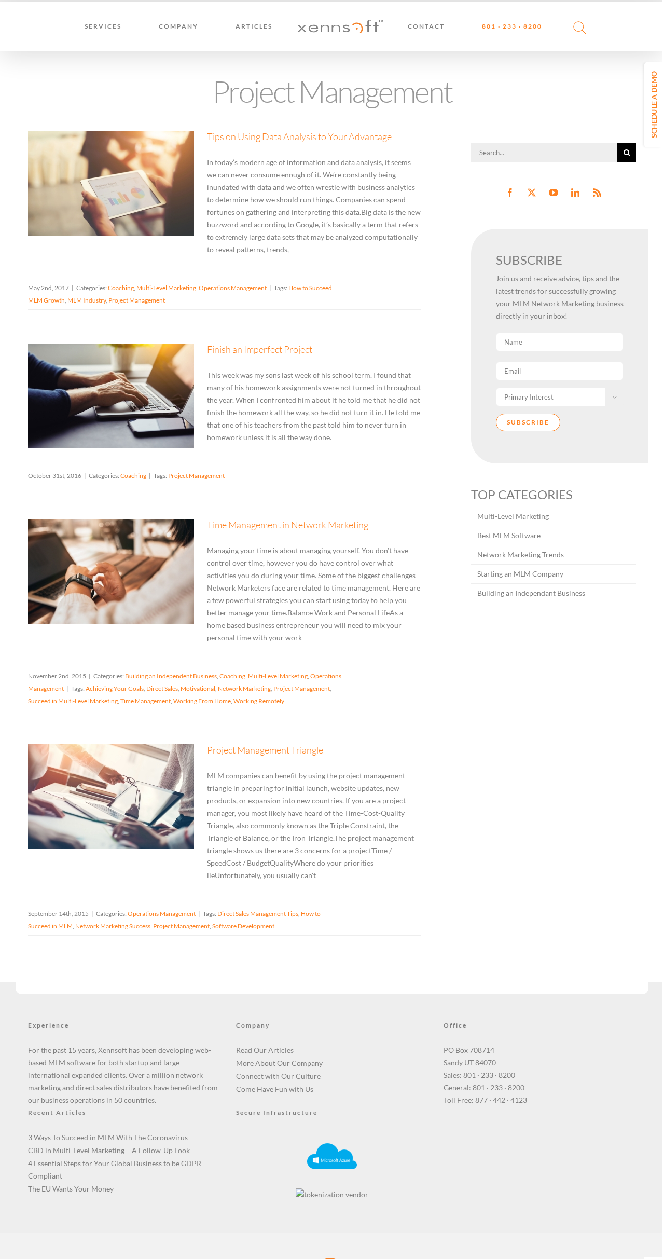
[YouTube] (553, 192)
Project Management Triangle (98, 781)
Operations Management (233, 288)
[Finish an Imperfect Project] (111, 396)
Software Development (243, 926)
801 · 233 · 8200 (489, 1075)
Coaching (63, 203)
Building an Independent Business (96, 591)
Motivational (198, 688)
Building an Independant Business (531, 593)
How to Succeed (310, 288)
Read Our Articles (265, 1050)
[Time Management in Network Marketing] (111, 571)
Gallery (124, 155)
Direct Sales (162, 688)
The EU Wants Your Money (71, 1188)
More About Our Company (279, 1063)
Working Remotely (258, 701)
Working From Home (202, 701)
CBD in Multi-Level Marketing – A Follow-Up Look (109, 1150)
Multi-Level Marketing (109, 203)
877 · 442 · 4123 (501, 1100)
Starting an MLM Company (520, 573)
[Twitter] (531, 192)
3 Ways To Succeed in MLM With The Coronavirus (108, 1137)
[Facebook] (510, 192)
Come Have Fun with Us (274, 1089)
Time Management (145, 701)
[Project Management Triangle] (111, 796)
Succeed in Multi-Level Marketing (73, 701)
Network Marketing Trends (520, 554)
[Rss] (597, 192)
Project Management (136, 300)
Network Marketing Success (112, 926)
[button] (573, 26)
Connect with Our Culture (278, 1076)
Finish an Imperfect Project (98, 380)
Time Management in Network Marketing (98, 543)
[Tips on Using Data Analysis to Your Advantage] (111, 183)
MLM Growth (46, 300)
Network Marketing (244, 688)
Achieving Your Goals (115, 688)
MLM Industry (86, 300)
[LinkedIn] (575, 192)
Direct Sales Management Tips (257, 914)
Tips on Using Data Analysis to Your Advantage (98, 155)
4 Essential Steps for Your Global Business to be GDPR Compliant (114, 1169)
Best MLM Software (509, 535)
